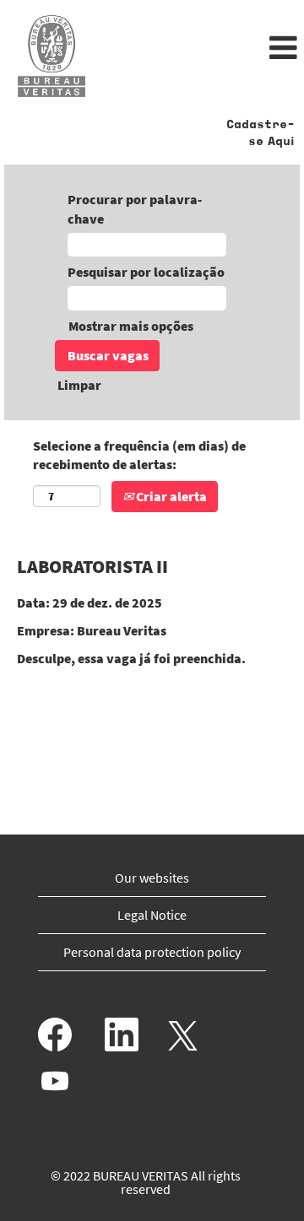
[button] (202, 48)
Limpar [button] (79, 384)
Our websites (152, 877)
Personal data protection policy (152, 951)
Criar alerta (170, 496)
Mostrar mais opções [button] (130, 325)
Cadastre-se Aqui (260, 134)
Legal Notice (152, 914)
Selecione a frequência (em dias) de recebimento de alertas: (139, 455)
